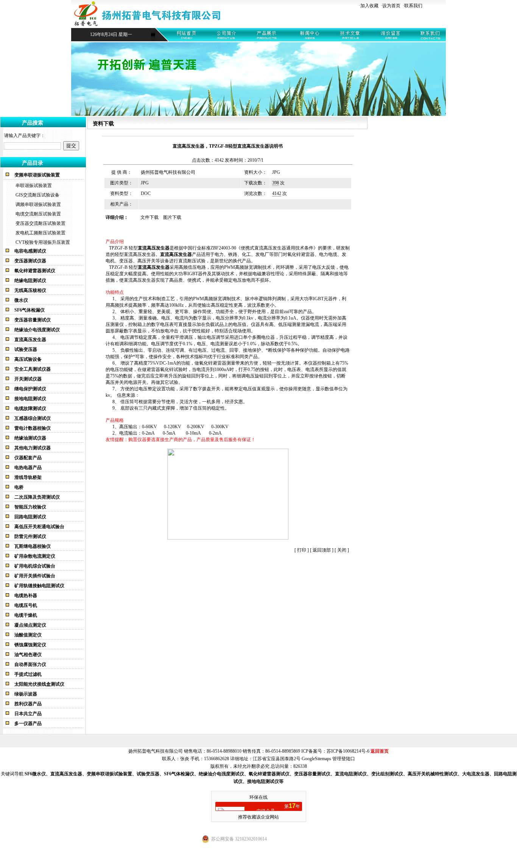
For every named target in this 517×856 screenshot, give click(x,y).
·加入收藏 (368, 5)
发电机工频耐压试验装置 (40, 232)
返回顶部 (322, 550)
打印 (301, 550)
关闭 (341, 550)
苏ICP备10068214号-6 (348, 751)
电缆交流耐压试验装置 (38, 214)
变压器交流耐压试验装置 (40, 223)
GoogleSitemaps (316, 758)
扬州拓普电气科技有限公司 (168, 172)
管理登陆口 (343, 758)
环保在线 (258, 797)
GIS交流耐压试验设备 (37, 195)
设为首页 (391, 5)
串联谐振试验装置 (34, 185)
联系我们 (413, 5)
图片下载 (172, 217)
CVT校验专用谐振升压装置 (43, 242)
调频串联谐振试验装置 (38, 204)
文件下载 (149, 217)
